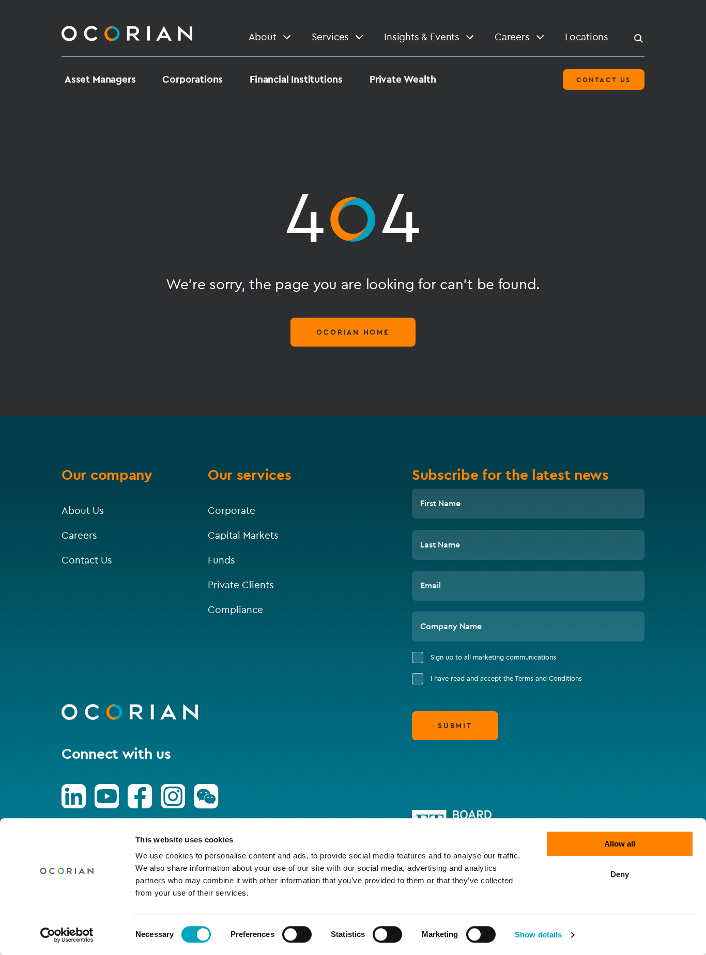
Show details (538, 934)
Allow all (619, 843)
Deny (619, 874)
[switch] (297, 934)
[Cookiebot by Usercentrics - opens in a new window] (67, 935)
